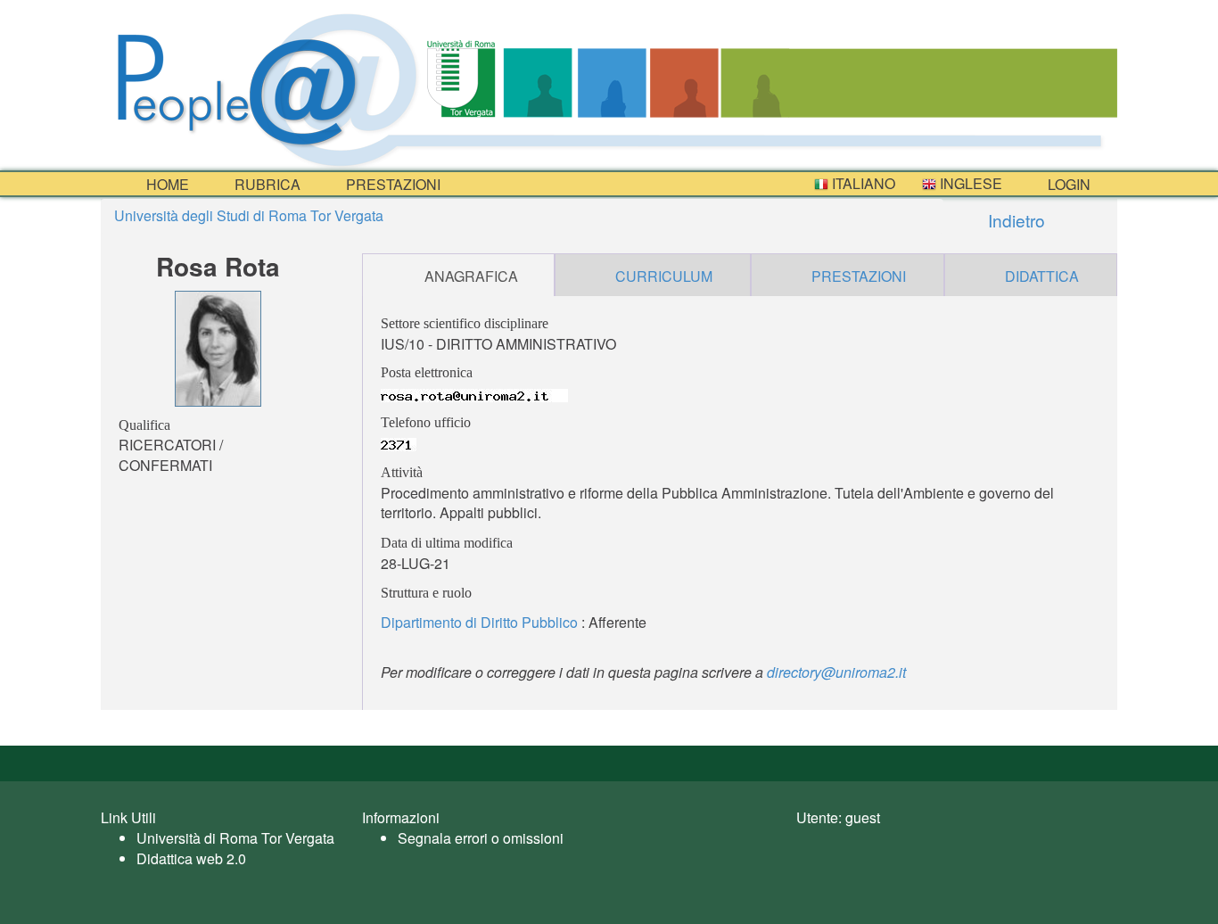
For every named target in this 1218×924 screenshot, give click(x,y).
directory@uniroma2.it (836, 672)
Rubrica (265, 184)
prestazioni (391, 184)
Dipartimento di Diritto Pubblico (479, 622)
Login (1067, 184)
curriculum (663, 276)
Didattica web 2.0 (191, 858)
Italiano (861, 183)
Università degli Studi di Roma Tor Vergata (248, 215)
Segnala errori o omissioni (481, 838)
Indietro (1014, 220)
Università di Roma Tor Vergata (235, 838)
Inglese (969, 183)
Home (166, 184)
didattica (1042, 276)
